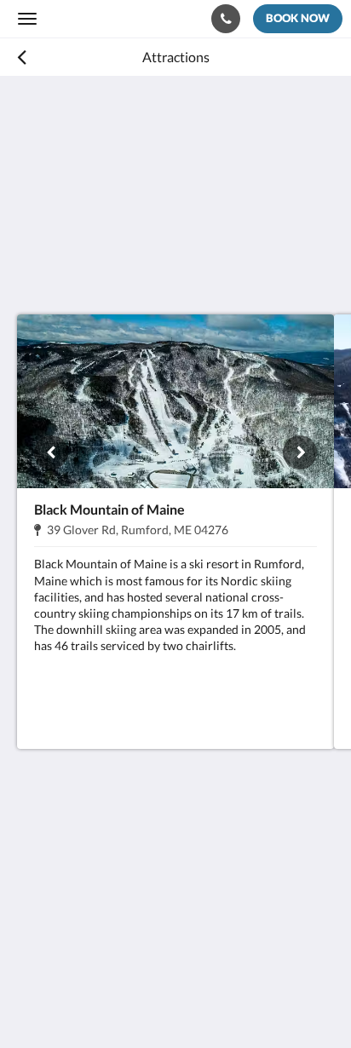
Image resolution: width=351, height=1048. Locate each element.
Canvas (111, 1001)
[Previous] (51, 452)
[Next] (300, 452)
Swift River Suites (96, 18)
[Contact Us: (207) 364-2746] (225, 18)
